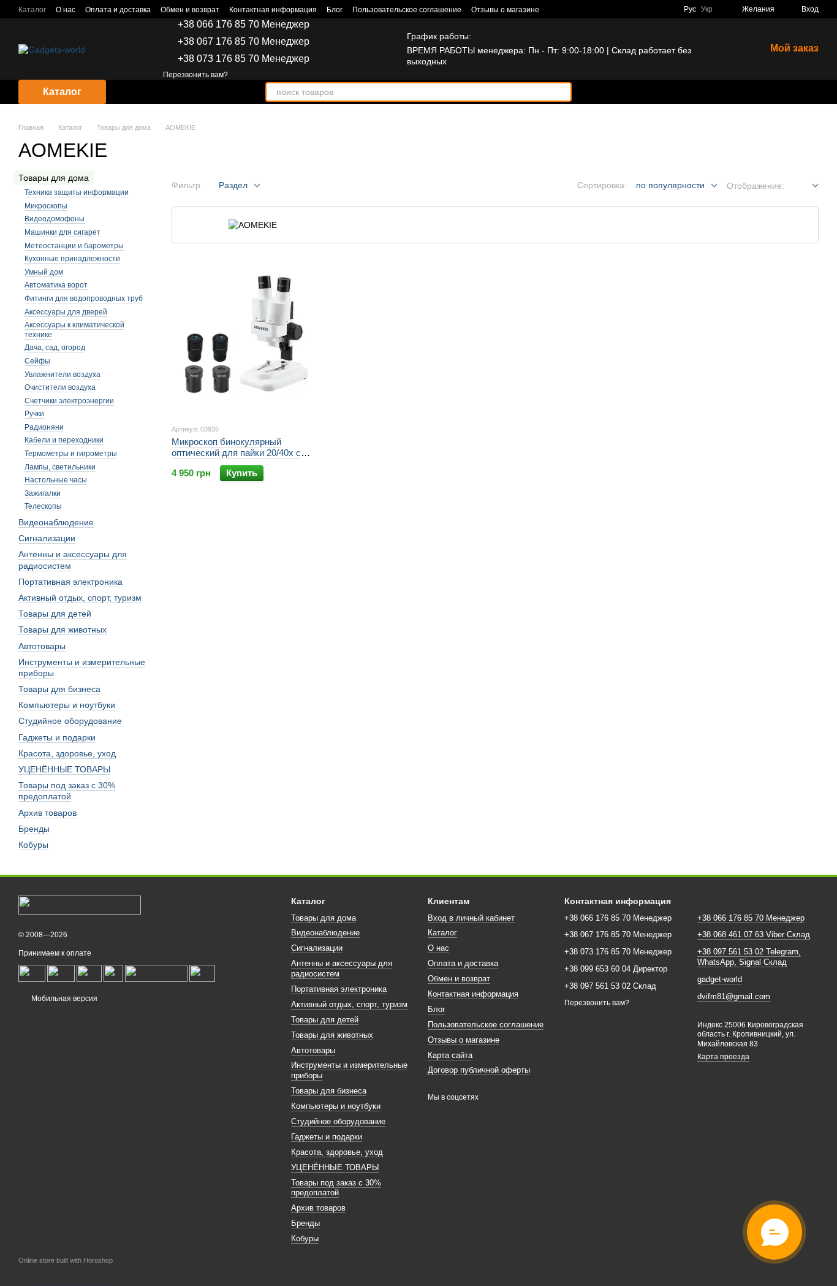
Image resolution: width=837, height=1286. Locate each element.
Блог (335, 10)
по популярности (670, 185)
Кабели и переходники (64, 440)
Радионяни (44, 427)
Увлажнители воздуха (62, 374)
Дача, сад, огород (55, 347)
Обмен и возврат (190, 10)
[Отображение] (806, 186)
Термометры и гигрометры (71, 453)
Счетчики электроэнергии (69, 400)
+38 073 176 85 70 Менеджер (243, 59)
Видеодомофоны (55, 219)
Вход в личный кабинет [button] (471, 918)
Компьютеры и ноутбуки (66, 705)
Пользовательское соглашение (406, 10)
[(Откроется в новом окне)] (61, 972)
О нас (65, 10)
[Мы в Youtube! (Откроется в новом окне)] (652, 9)
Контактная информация (273, 10)
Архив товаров (47, 812)
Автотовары (42, 645)
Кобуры (33, 845)
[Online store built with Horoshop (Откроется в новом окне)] (65, 1271)
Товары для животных (62, 629)
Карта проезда (723, 1056)
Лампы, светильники (60, 466)
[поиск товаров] (562, 92)
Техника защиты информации (77, 192)
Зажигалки (43, 493)
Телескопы (43, 506)
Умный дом (44, 272)
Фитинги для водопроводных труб (84, 298)
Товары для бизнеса (59, 689)
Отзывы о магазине (505, 10)
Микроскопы (46, 206)
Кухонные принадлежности (72, 258)
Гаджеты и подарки (57, 737)
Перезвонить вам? (195, 74)
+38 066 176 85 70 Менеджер (243, 24)
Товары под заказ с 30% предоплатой (66, 790)
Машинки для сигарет (62, 232)
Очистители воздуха (60, 387)
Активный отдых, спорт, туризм (80, 598)
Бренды (34, 829)
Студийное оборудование (70, 721)
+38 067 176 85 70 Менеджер (243, 42)
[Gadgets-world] (79, 904)
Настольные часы (56, 480)
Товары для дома (323, 918)
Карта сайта (450, 1055)
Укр (707, 9)
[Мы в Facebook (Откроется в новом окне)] (637, 9)
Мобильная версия (63, 998)
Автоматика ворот (56, 285)
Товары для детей (54, 613)
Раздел (233, 185)
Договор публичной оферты (479, 1070)
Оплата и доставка (118, 10)
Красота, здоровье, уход (67, 753)
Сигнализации (46, 538)
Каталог (32, 10)
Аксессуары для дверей (66, 311)
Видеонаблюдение (56, 522)
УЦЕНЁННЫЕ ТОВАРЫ (64, 769)
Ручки (34, 413)
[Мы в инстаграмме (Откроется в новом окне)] (667, 9)
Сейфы (37, 361)
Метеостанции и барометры (74, 245)
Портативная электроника (70, 582)
